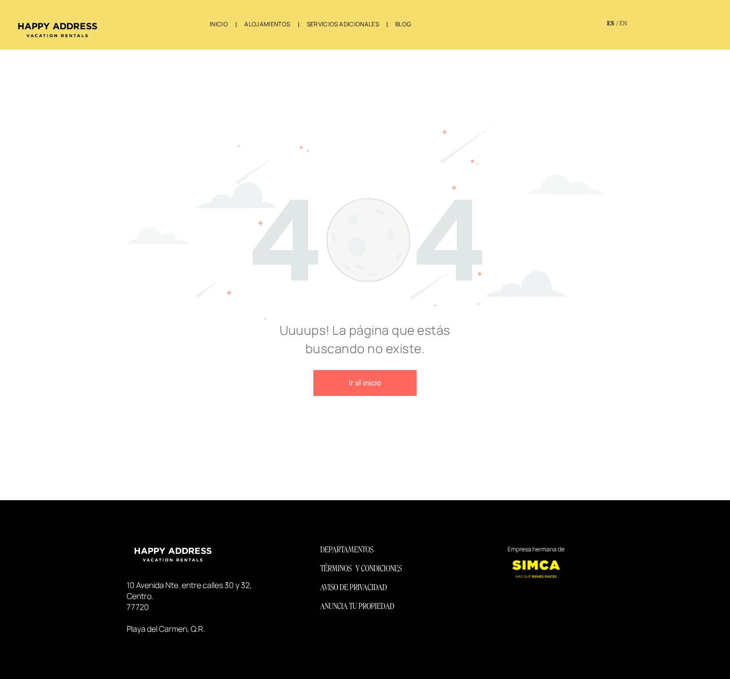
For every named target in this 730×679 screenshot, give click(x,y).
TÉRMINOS (336, 568)
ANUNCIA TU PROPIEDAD (357, 606)
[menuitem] (219, 24)
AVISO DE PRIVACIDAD (353, 587)
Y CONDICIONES (379, 568)
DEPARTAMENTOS (346, 549)
